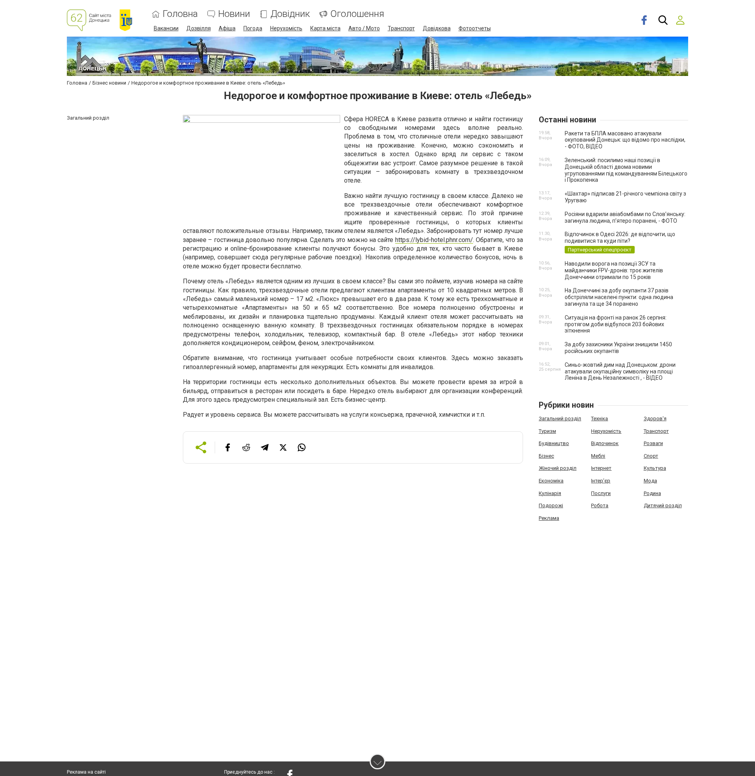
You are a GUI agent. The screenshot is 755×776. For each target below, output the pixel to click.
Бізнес (546, 456)
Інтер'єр (600, 481)
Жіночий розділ (557, 468)
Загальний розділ (560, 418)
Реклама (549, 518)
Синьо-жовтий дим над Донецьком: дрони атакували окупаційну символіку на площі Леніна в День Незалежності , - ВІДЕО (620, 371)
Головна (180, 14)
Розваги (653, 443)
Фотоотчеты (475, 28)
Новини (234, 14)
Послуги (601, 493)
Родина (652, 493)
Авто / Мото (364, 28)
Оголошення (357, 14)
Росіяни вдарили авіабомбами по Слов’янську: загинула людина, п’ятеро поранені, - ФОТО (625, 217)
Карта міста (325, 28)
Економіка (551, 481)
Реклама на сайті (86, 772)
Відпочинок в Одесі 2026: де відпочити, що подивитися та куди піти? (620, 237)
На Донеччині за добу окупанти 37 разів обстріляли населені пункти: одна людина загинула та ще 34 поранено (619, 297)
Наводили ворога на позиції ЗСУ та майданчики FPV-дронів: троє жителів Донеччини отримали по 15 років (614, 270)
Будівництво (554, 443)
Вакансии (166, 28)
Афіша (227, 28)
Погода (252, 28)
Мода (650, 481)
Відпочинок (605, 443)
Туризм (547, 431)
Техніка (599, 418)
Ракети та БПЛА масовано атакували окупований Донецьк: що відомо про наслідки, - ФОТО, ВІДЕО (625, 140)
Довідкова (437, 28)
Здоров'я (655, 418)
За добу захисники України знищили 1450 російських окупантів (618, 347)
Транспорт (401, 28)
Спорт (651, 456)
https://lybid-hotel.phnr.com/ (434, 240)
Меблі (598, 456)
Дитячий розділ (663, 505)
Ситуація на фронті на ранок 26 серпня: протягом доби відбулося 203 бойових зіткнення (616, 324)
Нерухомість (286, 28)
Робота (599, 505)
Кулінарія (550, 493)
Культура (655, 468)
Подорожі (551, 505)
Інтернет (601, 468)
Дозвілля (198, 28)
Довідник (290, 14)
